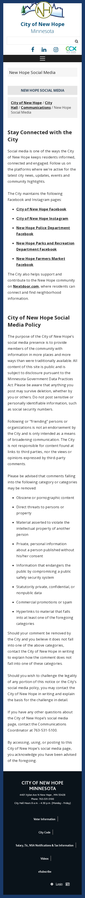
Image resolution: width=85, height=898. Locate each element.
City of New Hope (26, 102)
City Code (44, 832)
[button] (71, 51)
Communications (36, 107)
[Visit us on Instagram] (56, 49)
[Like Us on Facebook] (32, 49)
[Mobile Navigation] (42, 58)
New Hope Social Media (32, 72)
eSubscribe (44, 871)
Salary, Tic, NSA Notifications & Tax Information (44, 845)
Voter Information (44, 819)
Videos (44, 858)
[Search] (77, 41)
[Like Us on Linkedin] (44, 49)
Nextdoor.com (26, 286)
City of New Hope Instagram (42, 218)
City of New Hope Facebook (41, 209)
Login (59, 884)
